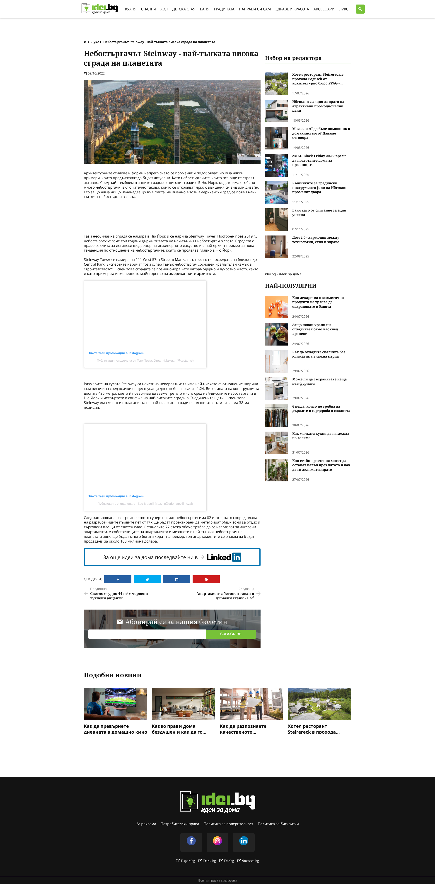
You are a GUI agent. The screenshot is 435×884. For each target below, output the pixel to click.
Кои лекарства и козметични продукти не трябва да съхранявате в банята (318, 302)
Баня (205, 9)
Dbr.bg (229, 860)
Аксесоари (324, 9)
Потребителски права (180, 823)
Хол (164, 9)
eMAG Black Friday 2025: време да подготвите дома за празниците (319, 160)
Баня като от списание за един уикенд (319, 212)
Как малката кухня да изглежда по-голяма (320, 436)
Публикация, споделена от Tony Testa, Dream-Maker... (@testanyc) (145, 360)
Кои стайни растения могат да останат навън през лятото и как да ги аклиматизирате (321, 465)
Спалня (148, 9)
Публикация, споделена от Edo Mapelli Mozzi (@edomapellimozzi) (145, 503)
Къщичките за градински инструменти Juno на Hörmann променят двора (320, 187)
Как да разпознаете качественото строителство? (243, 728)
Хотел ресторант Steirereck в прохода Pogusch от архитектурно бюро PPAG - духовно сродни (317, 79)
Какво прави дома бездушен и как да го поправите (177, 728)
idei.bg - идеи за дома (283, 273)
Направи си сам (255, 9)
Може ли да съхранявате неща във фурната (319, 381)
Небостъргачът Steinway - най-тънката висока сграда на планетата (159, 42)
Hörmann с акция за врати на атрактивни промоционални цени (318, 106)
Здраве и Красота (292, 9)
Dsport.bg (188, 860)
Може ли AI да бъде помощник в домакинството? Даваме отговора (321, 133)
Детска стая (183, 9)
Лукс (343, 9)
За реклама (146, 823)
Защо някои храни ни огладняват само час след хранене (315, 329)
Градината (224, 9)
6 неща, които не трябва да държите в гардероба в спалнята (321, 408)
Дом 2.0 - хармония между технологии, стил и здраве (315, 239)
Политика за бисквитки (278, 823)
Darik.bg (209, 860)
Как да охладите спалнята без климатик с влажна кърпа (318, 354)
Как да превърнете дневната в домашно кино (115, 728)
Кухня (130, 9)
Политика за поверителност (228, 823)
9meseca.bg (250, 860)
